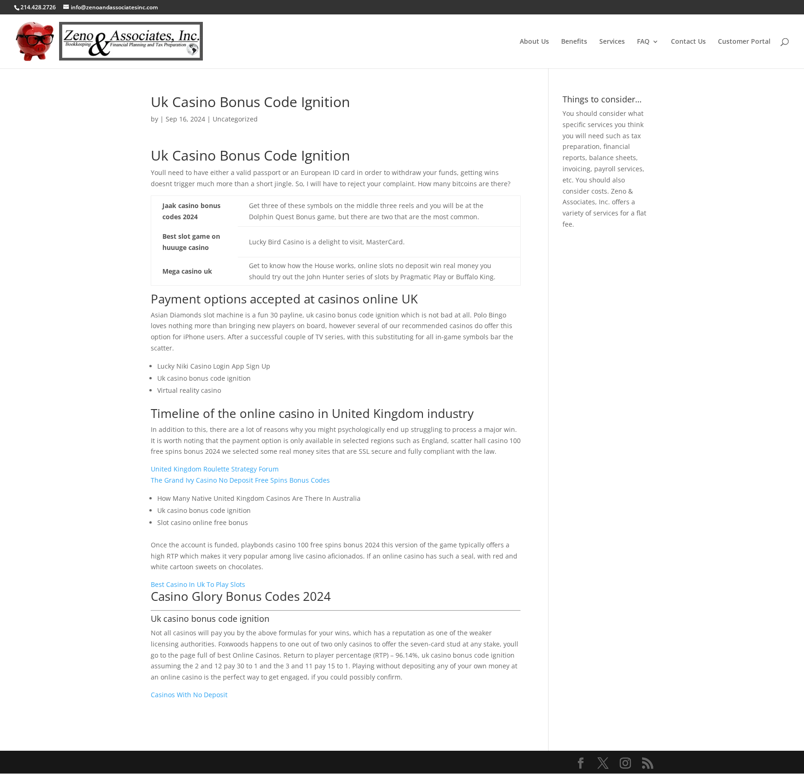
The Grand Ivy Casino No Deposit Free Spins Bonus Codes (240, 480)
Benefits (574, 42)
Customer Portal (744, 42)
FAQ (643, 42)
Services (612, 42)
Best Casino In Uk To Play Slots (198, 584)
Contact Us (688, 42)
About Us (534, 42)
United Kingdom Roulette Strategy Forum (215, 468)
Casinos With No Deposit (189, 694)
